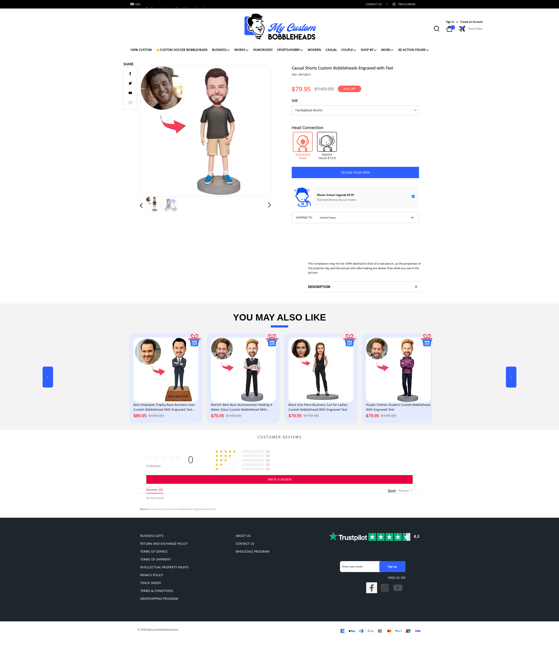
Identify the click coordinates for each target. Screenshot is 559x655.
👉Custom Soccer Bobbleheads (182, 50)
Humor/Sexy (263, 50)
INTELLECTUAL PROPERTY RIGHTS (164, 567)
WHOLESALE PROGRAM (252, 551)
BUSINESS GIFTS (152, 536)
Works (239, 50)
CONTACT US (374, 4)
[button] (150, 130)
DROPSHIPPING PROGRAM (159, 598)
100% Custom (141, 50)
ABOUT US (243, 536)
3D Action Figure (412, 50)
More (385, 50)
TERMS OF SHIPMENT (155, 559)
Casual (331, 50)
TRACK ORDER (150, 583)
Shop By (367, 50)
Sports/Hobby (288, 50)
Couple (347, 50)
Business (219, 50)
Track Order (406, 4)
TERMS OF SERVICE (154, 551)
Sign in (450, 22)
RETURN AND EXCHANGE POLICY (164, 543)
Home (143, 509)
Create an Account (471, 22)
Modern (314, 50)
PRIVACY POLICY (151, 575)
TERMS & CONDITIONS (156, 591)
